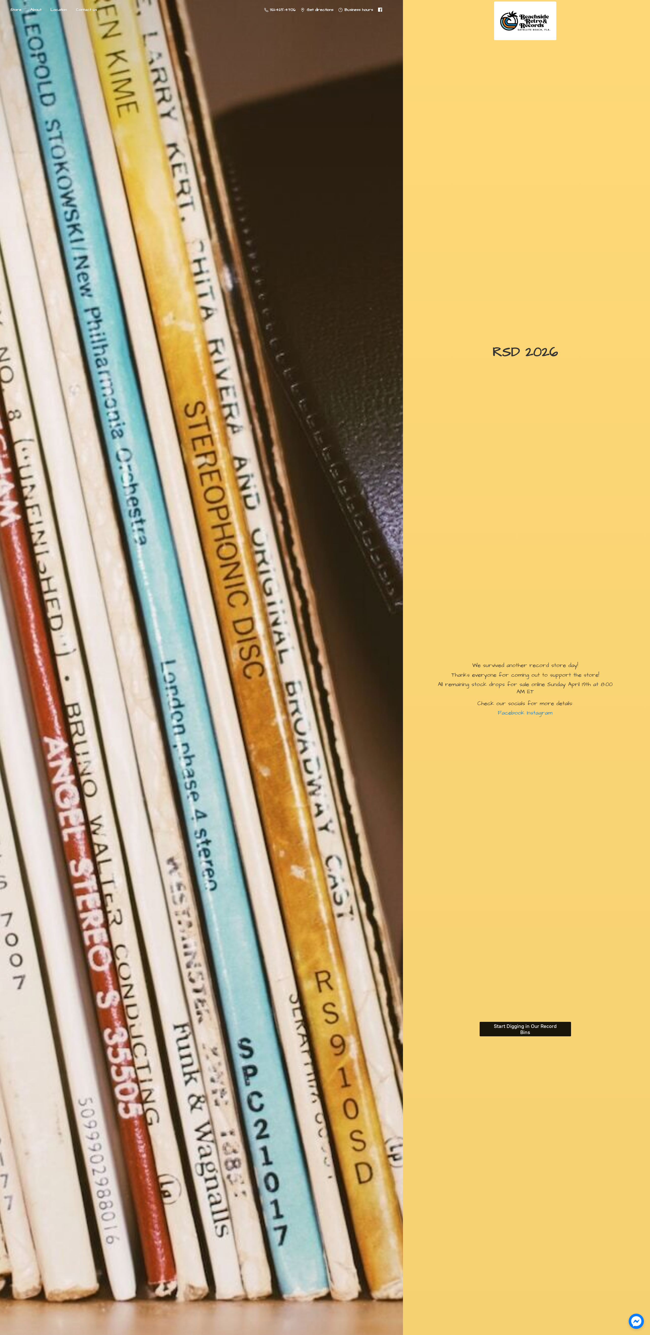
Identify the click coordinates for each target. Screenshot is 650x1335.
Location (59, 9)
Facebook (511, 713)
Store (15, 9)
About (35, 9)
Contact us (86, 9)
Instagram (538, 713)
